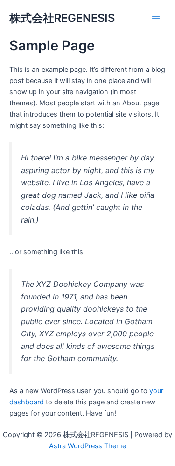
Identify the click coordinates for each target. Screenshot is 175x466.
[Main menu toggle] (156, 18)
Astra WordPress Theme (87, 446)
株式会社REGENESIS (62, 18)
